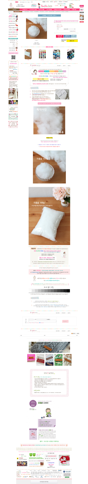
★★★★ (37, 322)
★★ (30, 322)
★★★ (34, 322)
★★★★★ (42, 322)
